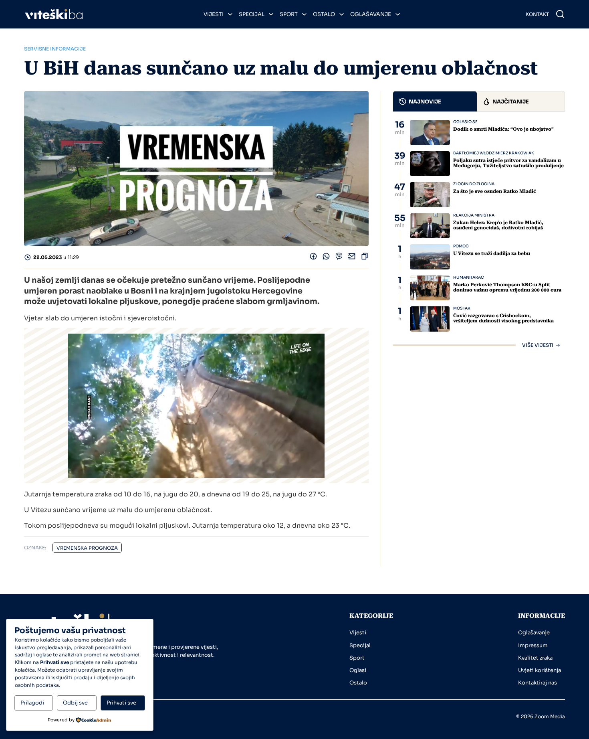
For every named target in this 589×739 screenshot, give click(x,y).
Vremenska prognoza (87, 548)
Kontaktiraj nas (537, 682)
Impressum (533, 645)
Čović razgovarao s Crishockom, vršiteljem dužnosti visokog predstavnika (503, 318)
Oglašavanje (370, 14)
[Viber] (339, 258)
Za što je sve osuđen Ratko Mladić (494, 191)
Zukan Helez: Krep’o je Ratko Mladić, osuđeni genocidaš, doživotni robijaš (498, 225)
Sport (289, 14)
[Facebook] (313, 258)
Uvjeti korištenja (539, 670)
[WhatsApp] (326, 258)
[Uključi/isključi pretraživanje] (560, 14)
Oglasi (357, 670)
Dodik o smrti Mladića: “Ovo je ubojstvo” (503, 129)
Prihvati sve (121, 702)
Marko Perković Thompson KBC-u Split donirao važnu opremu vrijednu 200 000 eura (507, 287)
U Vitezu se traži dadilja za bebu (491, 253)
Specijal (251, 14)
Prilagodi (32, 702)
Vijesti (214, 14)
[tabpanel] (479, 234)
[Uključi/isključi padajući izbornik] (230, 14)
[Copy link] (365, 258)
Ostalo (324, 14)
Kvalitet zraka (535, 657)
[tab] (435, 101)
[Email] (352, 258)
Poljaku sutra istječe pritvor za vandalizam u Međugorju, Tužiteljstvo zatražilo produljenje (508, 163)
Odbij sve (75, 702)
